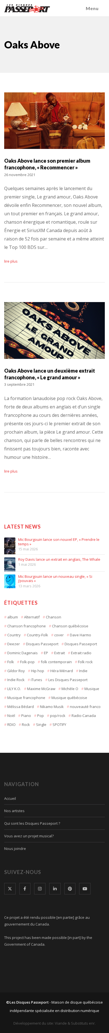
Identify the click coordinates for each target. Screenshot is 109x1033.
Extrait (59, 652)
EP (46, 652)
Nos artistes (14, 810)
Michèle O (69, 688)
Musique (91, 688)
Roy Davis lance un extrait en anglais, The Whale (59, 559)
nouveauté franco (85, 706)
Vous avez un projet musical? (29, 835)
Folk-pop (27, 661)
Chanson (53, 617)
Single (41, 724)
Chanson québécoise (70, 625)
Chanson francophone (26, 625)
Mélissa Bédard (20, 706)
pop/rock (57, 715)
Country (14, 634)
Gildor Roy (16, 670)
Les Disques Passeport (67, 679)
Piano (26, 715)
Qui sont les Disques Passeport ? (32, 823)
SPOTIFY (59, 724)
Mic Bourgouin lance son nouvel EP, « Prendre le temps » (58, 541)
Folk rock (85, 661)
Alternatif (32, 617)
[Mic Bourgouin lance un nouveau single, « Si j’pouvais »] (9, 580)
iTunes (36, 679)
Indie (83, 670)
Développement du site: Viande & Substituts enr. (54, 1023)
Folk (10, 661)
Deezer (13, 643)
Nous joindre (15, 848)
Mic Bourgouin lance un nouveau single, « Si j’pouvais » (55, 578)
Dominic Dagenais (22, 652)
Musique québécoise (69, 697)
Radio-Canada (84, 715)
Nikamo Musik (52, 706)
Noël (11, 715)
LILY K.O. (14, 688)
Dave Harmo (80, 634)
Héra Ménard (61, 670)
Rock (26, 724)
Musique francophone (26, 697)
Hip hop (37, 670)
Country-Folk (37, 634)
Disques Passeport (42, 643)
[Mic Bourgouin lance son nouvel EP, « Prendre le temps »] (9, 543)
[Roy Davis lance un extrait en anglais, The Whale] (9, 563)
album (12, 617)
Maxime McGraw (41, 688)
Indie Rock (16, 679)
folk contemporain (56, 661)
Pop (40, 715)
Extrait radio (81, 652)
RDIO (11, 724)
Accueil (10, 798)
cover (59, 634)
